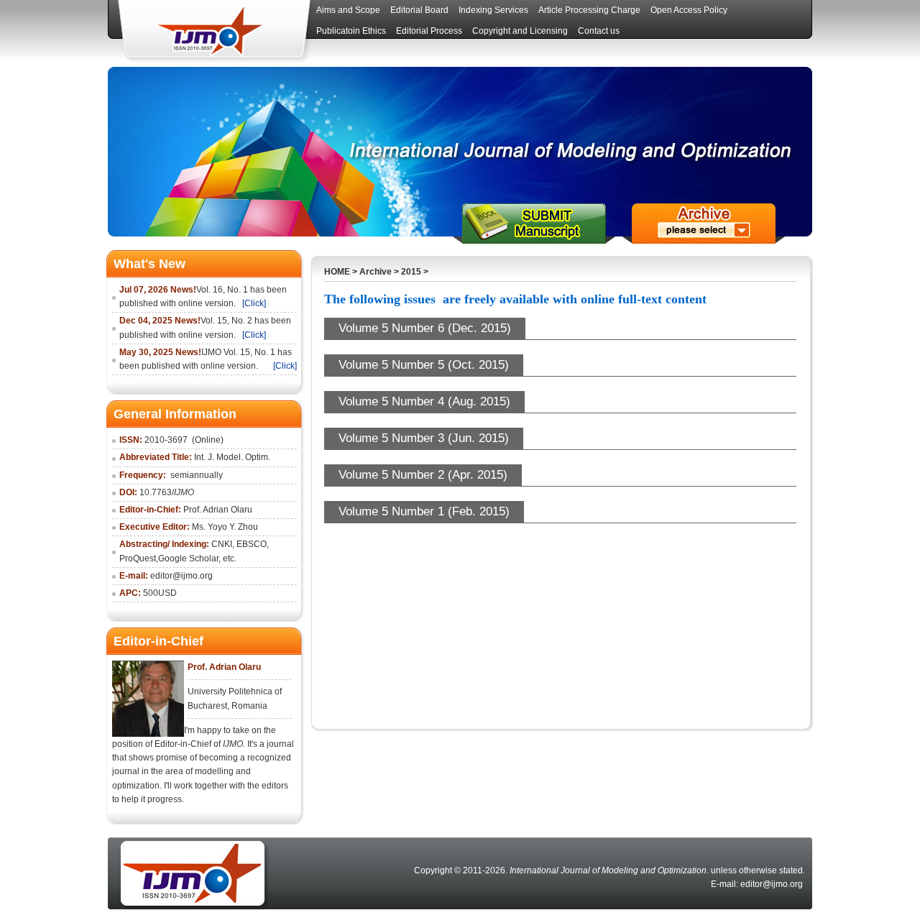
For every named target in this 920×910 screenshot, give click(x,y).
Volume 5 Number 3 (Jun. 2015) (424, 438)
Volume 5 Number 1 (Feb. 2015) (424, 511)
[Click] (254, 303)
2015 (411, 272)
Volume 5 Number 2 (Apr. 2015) (423, 475)
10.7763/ (166, 492)
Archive (375, 272)
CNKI (221, 544)
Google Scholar (188, 558)
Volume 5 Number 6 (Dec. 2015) (425, 328)
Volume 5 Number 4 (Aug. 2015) (424, 401)
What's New (149, 264)
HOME (337, 272)
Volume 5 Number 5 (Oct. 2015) (424, 365)
